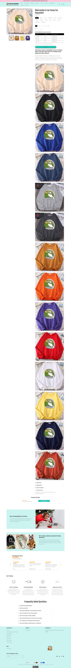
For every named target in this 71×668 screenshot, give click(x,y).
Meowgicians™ (28, 630)
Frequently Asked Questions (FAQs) (12, 631)
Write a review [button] (44, 500)
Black (41, 17)
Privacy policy (41, 664)
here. (47, 631)
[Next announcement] (64, 1)
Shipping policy (51, 664)
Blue (45, 17)
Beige (37, 17)
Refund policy (37, 664)
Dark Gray (59, 17)
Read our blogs (9, 648)
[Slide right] (31, 38)
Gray (55, 17)
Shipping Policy (9, 635)
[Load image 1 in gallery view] (11, 38)
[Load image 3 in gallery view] (22, 38)
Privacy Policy (9, 638)
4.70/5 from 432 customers (17, 558)
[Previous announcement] (7, 1)
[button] (37, 3)
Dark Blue (37, 22)
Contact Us (8, 630)
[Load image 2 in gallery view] (16, 38)
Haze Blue (50, 17)
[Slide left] (8, 38)
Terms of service (46, 664)
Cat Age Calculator (9, 633)
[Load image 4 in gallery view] (27, 38)
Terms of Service (9, 640)
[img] (36, 557)
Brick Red (43, 22)
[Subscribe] (23, 656)
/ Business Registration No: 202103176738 (29, 664)
